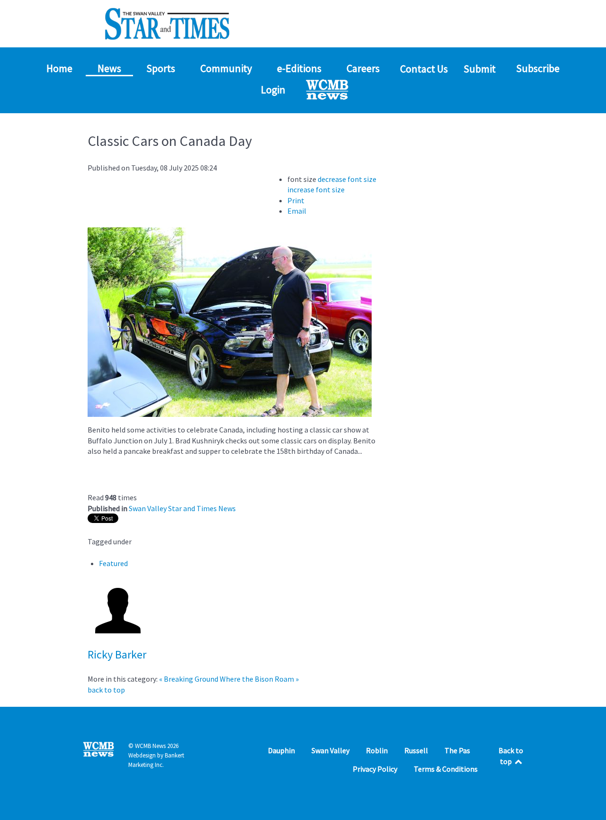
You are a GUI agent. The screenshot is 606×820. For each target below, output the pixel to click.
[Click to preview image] (230, 321)
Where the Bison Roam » (259, 679)
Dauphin (281, 750)
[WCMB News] (328, 89)
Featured (113, 563)
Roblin (377, 750)
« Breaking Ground (188, 679)
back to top (106, 689)
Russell (416, 750)
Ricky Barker (117, 654)
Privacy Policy (375, 769)
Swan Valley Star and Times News (182, 508)
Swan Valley (330, 750)
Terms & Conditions (446, 769)
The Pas (457, 750)
